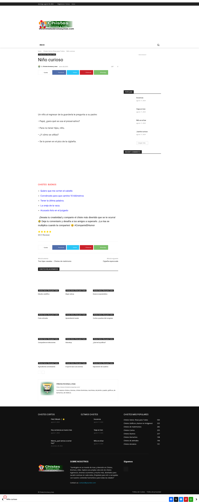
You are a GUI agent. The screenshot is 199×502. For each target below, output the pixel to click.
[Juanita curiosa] (129, 134)
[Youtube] (159, 4)
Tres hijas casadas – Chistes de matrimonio (54, 261)
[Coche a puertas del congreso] (105, 307)
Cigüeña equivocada (110, 261)
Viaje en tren (140, 109)
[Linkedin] (61, 396)
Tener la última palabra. (52, 200)
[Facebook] (147, 4)
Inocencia (139, 98)
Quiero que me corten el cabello (56, 191)
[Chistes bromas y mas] (39, 66)
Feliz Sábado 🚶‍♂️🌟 (58, 419)
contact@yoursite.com (87, 483)
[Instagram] (150, 4)
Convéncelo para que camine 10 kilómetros (62, 195)
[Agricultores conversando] (50, 355)
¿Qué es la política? (99, 342)
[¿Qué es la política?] (105, 331)
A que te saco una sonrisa (74, 367)
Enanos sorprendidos (100, 294)
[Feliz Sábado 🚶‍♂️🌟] (43, 422)
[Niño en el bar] (129, 123)
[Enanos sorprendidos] (105, 283)
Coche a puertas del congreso (103, 318)
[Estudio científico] (50, 283)
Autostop (69, 342)
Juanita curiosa (142, 132)
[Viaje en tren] (129, 112)
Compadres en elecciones (46, 342)
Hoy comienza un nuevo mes (61, 430)
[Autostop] (78, 331)
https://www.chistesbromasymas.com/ (68, 387)
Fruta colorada (43, 318)
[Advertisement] (118, 25)
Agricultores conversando (46, 367)
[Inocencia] (129, 101)
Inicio (39, 51)
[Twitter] (153, 4)
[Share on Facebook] (171, 499)
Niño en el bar (141, 120)
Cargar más (141, 143)
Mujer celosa (70, 294)
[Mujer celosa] (78, 283)
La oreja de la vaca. (50, 205)
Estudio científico (44, 294)
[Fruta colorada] (50, 307)
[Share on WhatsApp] (191, 499)
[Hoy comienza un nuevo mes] (43, 433)
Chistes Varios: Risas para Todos (54, 51)
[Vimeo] (156, 4)
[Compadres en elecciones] (50, 331)
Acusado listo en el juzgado (54, 210)
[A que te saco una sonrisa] (78, 355)
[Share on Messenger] (181, 499)
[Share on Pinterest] (186, 499)
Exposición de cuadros (100, 367)
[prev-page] (39, 372)
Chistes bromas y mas (50, 66)
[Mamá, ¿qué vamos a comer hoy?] (43, 444)
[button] (158, 45)
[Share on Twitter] (176, 499)
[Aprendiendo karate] (78, 307)
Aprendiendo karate (72, 318)
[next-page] (43, 372)
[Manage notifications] (5, 497)
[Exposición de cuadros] (105, 355)
